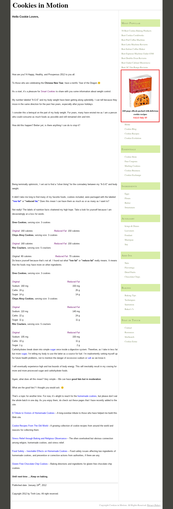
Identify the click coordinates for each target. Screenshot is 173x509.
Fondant (128, 235)
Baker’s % (129, 309)
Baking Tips (130, 295)
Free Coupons (131, 161)
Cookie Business (132, 170)
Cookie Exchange (133, 175)
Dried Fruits (130, 272)
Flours (127, 198)
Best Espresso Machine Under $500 (137, 53)
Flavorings (129, 267)
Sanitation (129, 304)
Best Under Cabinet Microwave (135, 62)
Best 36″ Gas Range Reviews (134, 67)
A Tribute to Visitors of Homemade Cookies (33, 413)
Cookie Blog (131, 128)
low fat (16, 201)
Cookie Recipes (132, 133)
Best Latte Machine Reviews (134, 44)
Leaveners (129, 230)
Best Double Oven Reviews (133, 58)
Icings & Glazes (132, 226)
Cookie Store (131, 156)
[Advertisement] (65, 47)
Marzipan (129, 239)
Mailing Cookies (132, 165)
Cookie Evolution (133, 138)
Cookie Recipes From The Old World (30, 425)
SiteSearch (129, 336)
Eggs (127, 193)
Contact (128, 327)
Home (127, 124)
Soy (126, 244)
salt (89, 358)
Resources (129, 332)
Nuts (127, 262)
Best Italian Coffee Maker (133, 48)
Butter (127, 202)
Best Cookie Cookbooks (132, 35)
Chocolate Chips (132, 276)
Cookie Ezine (131, 341)
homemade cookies (87, 396)
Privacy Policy (153, 505)
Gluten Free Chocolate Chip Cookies (30, 464)
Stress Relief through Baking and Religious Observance (39, 438)
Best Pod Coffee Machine (133, 39)
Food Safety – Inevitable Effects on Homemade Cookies (39, 451)
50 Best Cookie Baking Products (136, 30)
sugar (53, 349)
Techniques (130, 299)
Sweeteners (130, 207)
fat (36, 201)
